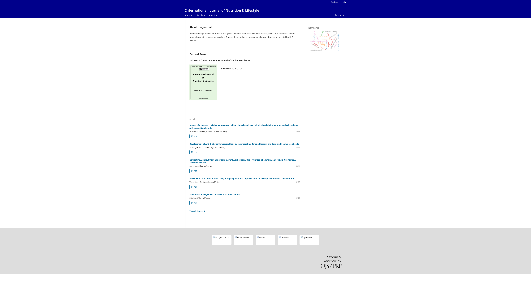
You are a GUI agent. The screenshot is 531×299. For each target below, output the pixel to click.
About (212, 15)
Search (340, 15)
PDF (195, 136)
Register (334, 2)
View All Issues (195, 211)
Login (343, 2)
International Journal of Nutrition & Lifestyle (222, 10)
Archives (201, 15)
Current (188, 15)
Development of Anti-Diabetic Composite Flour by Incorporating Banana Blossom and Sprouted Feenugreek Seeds (244, 144)
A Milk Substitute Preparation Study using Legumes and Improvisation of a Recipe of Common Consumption (241, 178)
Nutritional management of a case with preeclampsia (214, 194)
